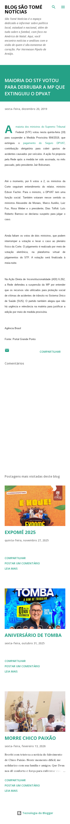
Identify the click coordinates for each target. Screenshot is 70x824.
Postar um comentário (22, 563)
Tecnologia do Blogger (37, 813)
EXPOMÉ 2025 (20, 532)
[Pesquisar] (53, 7)
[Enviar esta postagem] (7, 351)
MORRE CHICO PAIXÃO (30, 738)
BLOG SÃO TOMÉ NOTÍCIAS (23, 9)
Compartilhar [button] (50, 351)
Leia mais (11, 568)
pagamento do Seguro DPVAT (44, 143)
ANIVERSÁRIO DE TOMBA (33, 635)
